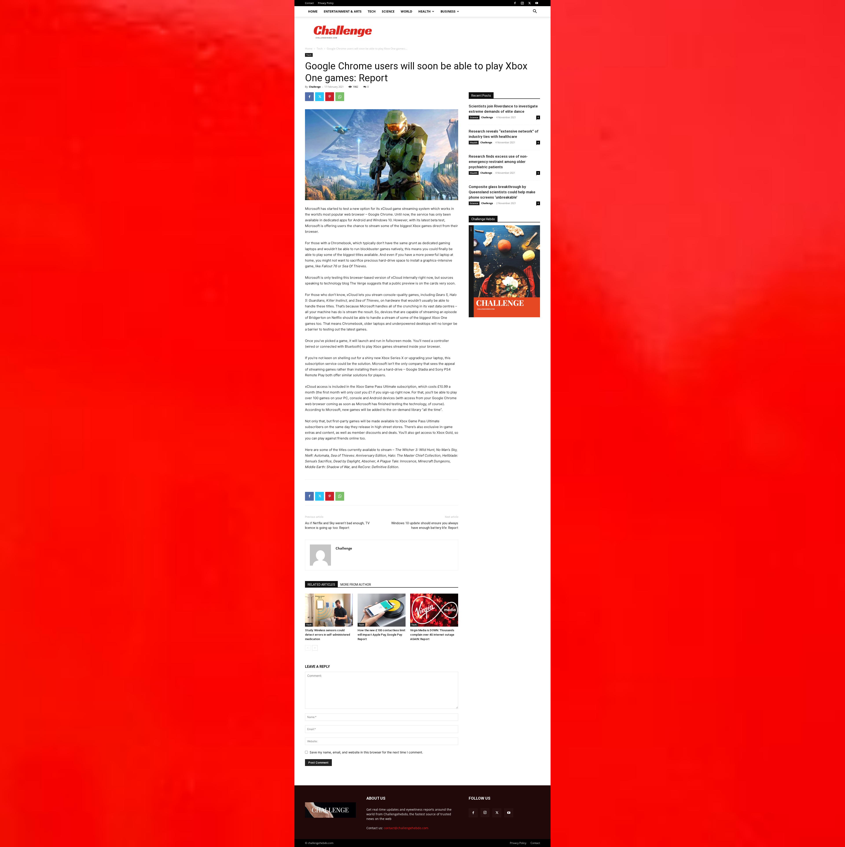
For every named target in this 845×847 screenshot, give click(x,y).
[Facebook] (515, 3)
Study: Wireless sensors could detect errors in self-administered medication (327, 635)
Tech (372, 11)
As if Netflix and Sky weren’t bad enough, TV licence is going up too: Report (337, 525)
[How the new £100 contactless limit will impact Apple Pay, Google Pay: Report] (382, 610)
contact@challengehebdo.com (406, 828)
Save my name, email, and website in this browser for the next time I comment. (366, 752)
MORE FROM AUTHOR (355, 584)
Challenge (315, 86)
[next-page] (315, 648)
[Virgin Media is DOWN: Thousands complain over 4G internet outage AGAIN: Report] (434, 610)
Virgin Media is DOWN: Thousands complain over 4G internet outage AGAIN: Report (432, 635)
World (406, 11)
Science (388, 11)
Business (448, 11)
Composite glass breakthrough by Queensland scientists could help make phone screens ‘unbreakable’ (502, 192)
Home (313, 11)
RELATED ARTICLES (321, 584)
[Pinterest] (329, 96)
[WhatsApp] (339, 96)
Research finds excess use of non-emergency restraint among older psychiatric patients (498, 161)
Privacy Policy (326, 3)
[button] (534, 12)
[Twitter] (529, 3)
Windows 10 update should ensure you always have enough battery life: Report (424, 525)
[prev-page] (307, 648)
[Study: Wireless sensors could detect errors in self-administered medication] (329, 610)
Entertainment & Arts (343, 11)
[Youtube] (536, 3)
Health (424, 11)
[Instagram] (522, 3)
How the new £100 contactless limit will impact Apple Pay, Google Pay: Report (381, 635)
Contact (309, 3)
